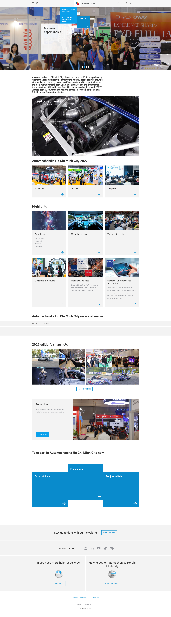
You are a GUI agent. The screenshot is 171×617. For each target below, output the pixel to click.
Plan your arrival (112, 583)
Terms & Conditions (79, 598)
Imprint (79, 604)
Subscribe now (109, 532)
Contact (96, 598)
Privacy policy (87, 604)
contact (58, 583)
